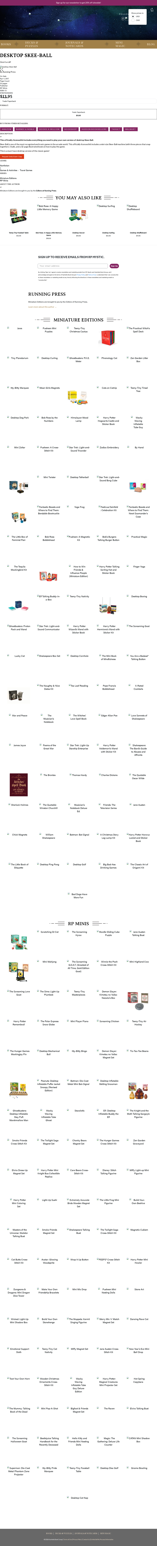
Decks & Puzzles (31, 44)
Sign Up (114, 266)
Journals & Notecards (74, 44)
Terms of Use (67, 1539)
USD (138, 16)
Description (6, 134)
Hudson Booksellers (94, 129)
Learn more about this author (41, 307)
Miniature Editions (8, 178)
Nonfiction (4, 165)
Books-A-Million (50, 129)
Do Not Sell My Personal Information (101, 1539)
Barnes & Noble (25, 129)
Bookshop (71, 129)
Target (116, 129)
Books (6, 44)
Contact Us (86, 1539)
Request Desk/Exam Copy (12, 156)
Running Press (9, 72)
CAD (138, 20)
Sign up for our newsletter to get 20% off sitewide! (78, 2)
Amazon (6, 129)
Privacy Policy (77, 1539)
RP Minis (3, 88)
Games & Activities (8, 170)
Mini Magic (120, 44)
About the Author (10, 184)
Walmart (130, 129)
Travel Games (26, 170)
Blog (151, 44)
